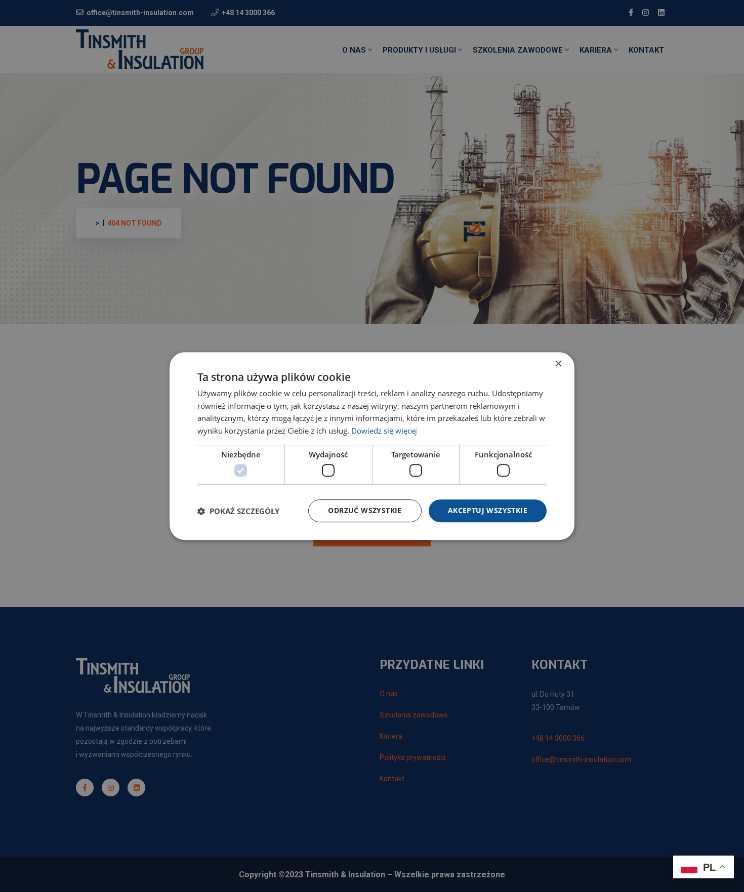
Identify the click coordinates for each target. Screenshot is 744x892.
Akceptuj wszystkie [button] (487, 511)
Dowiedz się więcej (384, 431)
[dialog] (372, 446)
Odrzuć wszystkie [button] (364, 511)
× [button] (558, 364)
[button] (238, 511)
